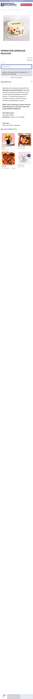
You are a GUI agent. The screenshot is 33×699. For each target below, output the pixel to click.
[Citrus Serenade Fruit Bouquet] (8, 141)
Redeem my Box (27, 4)
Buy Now (26, 697)
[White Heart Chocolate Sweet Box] (8, 160)
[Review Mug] (24, 160)
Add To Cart (14, 697)
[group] (16, 28)
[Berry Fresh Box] (24, 141)
